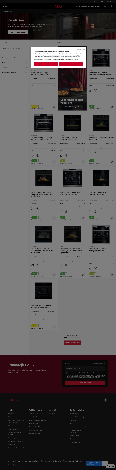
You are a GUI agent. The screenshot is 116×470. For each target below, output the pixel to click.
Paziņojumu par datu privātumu (72, 59)
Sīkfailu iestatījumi (45, 63)
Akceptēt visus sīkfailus (71, 63)
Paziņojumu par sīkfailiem (59, 59)
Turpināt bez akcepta (80, 49)
